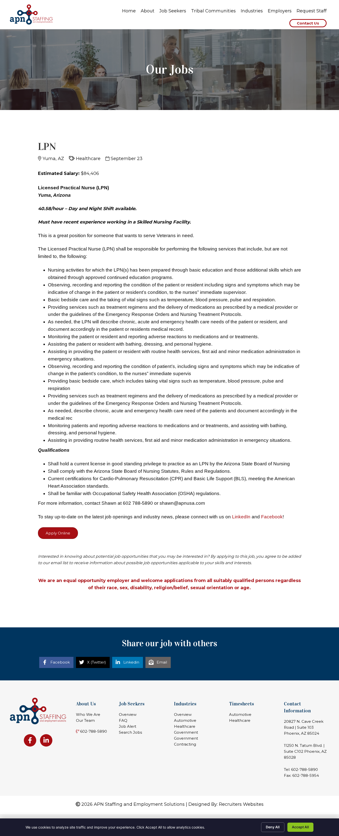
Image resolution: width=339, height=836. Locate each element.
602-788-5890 (304, 769)
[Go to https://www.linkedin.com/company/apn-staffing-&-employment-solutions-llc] (46, 740)
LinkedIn (241, 516)
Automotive (185, 720)
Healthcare (184, 726)
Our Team (85, 720)
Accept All (300, 827)
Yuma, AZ (53, 158)
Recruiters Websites (241, 804)
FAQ (123, 720)
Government (186, 732)
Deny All (273, 827)
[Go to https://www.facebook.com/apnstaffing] (30, 740)
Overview (127, 714)
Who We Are (88, 714)
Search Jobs (130, 732)
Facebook (272, 516)
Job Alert (127, 726)
